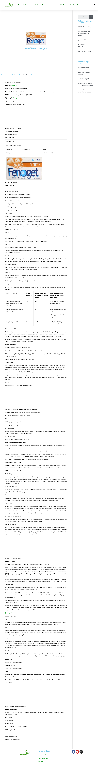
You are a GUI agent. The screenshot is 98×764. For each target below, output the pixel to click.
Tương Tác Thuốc (61, 5)
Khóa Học (79, 5)
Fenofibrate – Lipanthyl (84, 26)
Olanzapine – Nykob (83, 79)
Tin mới (72, 5)
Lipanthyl (15, 98)
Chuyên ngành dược (47, 5)
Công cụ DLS (34, 5)
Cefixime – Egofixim (83, 67)
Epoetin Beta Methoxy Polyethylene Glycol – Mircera (84, 33)
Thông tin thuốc (22, 5)
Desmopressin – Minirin (84, 51)
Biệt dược (15, 74)
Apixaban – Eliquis (83, 40)
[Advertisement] (36, 20)
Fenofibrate (35, 74)
